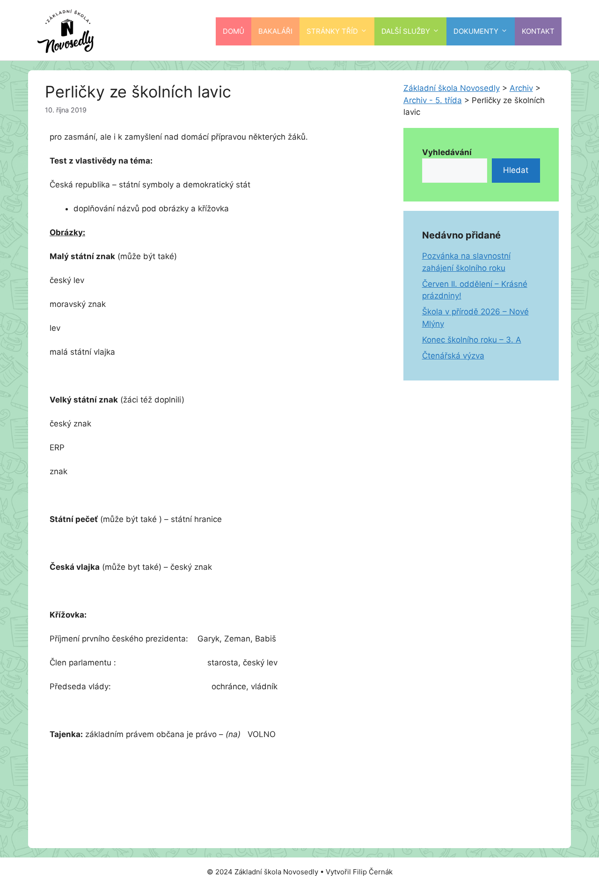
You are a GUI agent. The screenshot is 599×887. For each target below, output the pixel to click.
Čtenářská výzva (453, 355)
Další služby (405, 31)
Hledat (515, 170)
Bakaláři (275, 31)
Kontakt (538, 31)
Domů (233, 31)
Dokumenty (475, 31)
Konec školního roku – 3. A (471, 339)
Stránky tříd (332, 31)
